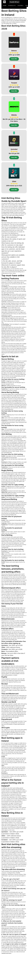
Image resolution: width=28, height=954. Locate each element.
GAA (26, 5)
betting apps (10, 300)
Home (4, 5)
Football (20, 5)
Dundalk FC (12, 5)
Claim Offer (14, 58)
